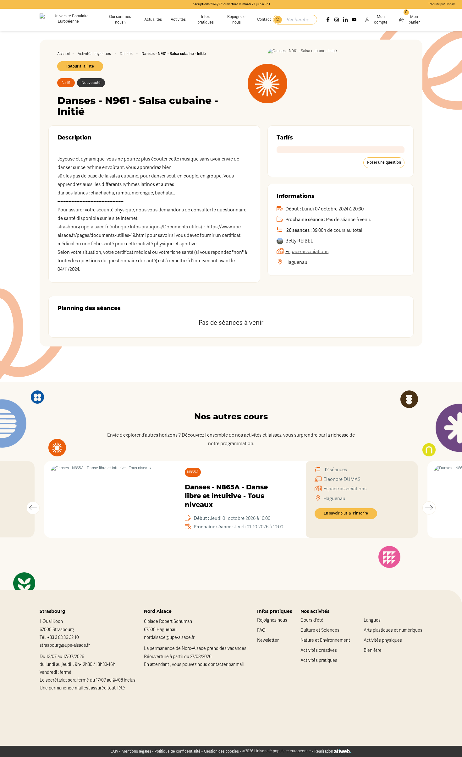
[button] (33, 508)
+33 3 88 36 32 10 (63, 637)
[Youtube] (354, 20)
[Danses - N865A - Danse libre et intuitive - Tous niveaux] (107, 499)
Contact (264, 19)
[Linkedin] (345, 20)
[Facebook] (328, 20)
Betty (299, 241)
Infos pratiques (205, 19)
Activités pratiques (318, 660)
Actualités (153, 19)
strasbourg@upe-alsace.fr (65, 645)
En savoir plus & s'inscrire (346, 513)
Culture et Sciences (319, 630)
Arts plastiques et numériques (393, 630)
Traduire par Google (441, 4)
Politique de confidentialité (178, 751)
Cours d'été (311, 620)
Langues (372, 620)
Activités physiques (94, 54)
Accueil (63, 54)
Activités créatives (318, 650)
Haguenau (296, 262)
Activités (178, 19)
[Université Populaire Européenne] (68, 20)
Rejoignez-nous (236, 19)
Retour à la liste (80, 66)
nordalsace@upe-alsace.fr (169, 637)
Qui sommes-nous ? (120, 19)
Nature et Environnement (325, 640)
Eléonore (341, 479)
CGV (114, 751)
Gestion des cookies (221, 751)
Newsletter (268, 640)
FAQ (261, 630)
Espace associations (306, 251)
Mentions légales (136, 751)
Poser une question (384, 162)
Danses (126, 54)
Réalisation (324, 751)
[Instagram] (336, 20)
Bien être (373, 650)
